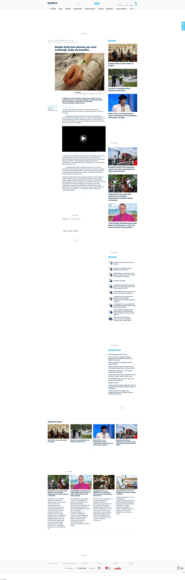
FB (63, 106)
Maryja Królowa (113, 382)
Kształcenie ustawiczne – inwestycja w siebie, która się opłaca (120, 371)
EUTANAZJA (76, 230)
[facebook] (183, 23)
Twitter (66, 106)
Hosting (131, 563)
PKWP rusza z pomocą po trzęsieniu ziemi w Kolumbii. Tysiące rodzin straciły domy (122, 375)
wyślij (73, 106)
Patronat (115, 563)
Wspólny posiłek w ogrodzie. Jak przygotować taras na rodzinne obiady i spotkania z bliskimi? (120, 392)
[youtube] (183, 28)
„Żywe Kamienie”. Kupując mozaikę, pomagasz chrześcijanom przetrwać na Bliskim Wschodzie (120, 358)
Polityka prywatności (69, 563)
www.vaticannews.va (73, 219)
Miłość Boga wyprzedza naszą (117, 354)
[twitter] (183, 26)
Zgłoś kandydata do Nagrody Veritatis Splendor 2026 (120, 363)
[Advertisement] (92, 23)
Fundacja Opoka (54, 563)
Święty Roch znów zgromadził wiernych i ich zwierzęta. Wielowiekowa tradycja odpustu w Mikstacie (122, 386)
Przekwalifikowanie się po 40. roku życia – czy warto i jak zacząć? (121, 379)
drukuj (70, 106)
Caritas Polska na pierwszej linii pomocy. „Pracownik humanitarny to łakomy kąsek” (121, 367)
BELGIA (65, 230)
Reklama (100, 563)
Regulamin (85, 563)
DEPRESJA (70, 230)
